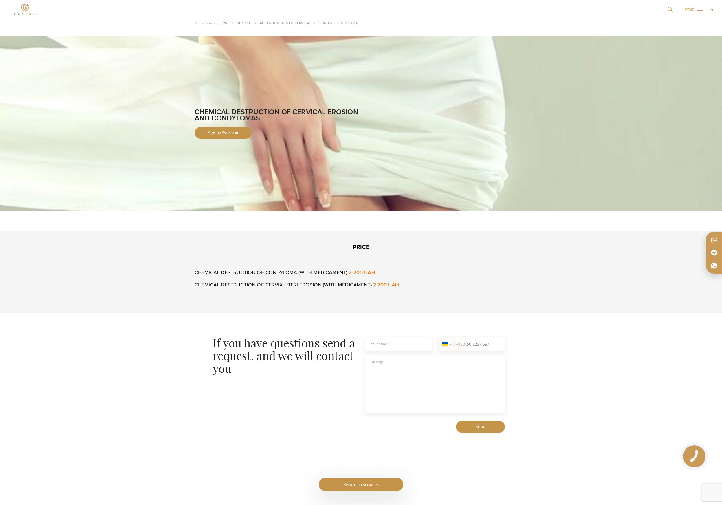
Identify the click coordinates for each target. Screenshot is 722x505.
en (710, 10)
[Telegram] (714, 253)
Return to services (361, 484)
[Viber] (714, 266)
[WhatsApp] (714, 240)
